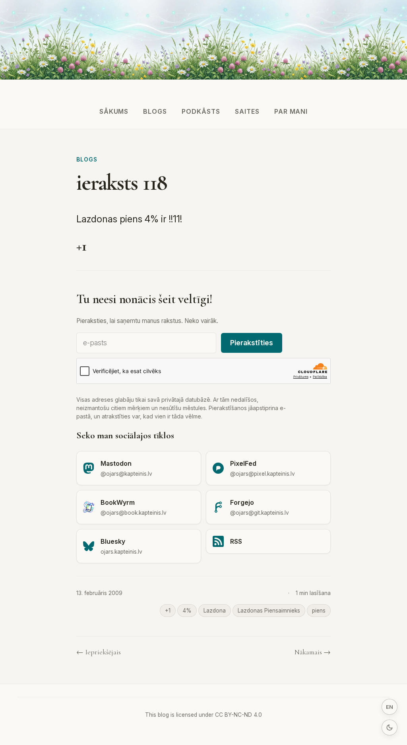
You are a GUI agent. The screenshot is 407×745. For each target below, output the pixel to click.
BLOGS (155, 111)
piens (319, 610)
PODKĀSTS (201, 111)
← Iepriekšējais (98, 652)
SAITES (247, 111)
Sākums (114, 111)
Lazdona (215, 610)
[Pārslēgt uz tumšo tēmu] (389, 727)
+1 (168, 610)
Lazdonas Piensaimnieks (269, 610)
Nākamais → (313, 652)
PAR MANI (291, 111)
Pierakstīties (251, 342)
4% (187, 610)
